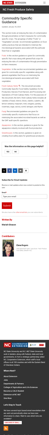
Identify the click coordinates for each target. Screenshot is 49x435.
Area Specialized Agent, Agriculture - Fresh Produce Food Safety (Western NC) (31, 249)
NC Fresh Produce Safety (18, 9)
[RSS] (6, 428)
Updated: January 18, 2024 (11, 27)
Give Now (8, 398)
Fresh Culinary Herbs (10, 86)
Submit (7, 205)
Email (4, 192)
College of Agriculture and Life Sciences (21, 387)
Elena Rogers (22, 245)
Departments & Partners (14, 384)
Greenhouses (7, 133)
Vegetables (6, 69)
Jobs (6, 380)
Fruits (4, 56)
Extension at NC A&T (12, 395)
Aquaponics (6, 125)
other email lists (21, 212)
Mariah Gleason (9, 224)
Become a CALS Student (14, 391)
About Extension (10, 376)
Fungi (4, 111)
